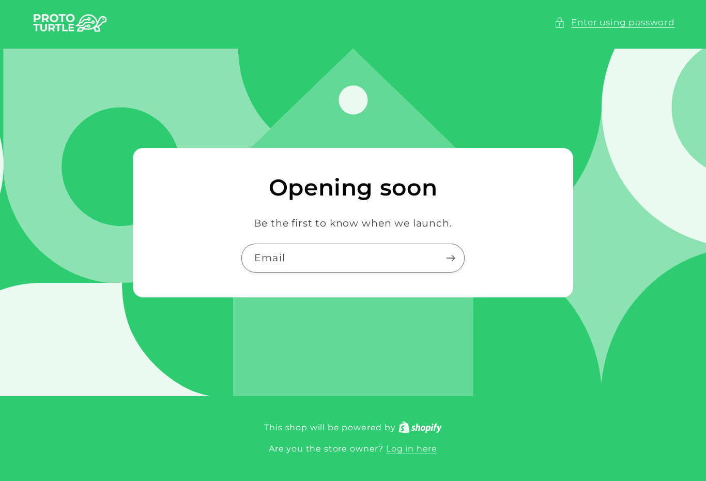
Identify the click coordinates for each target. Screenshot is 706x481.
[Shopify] (420, 427)
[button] (614, 23)
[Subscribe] (450, 258)
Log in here (411, 449)
